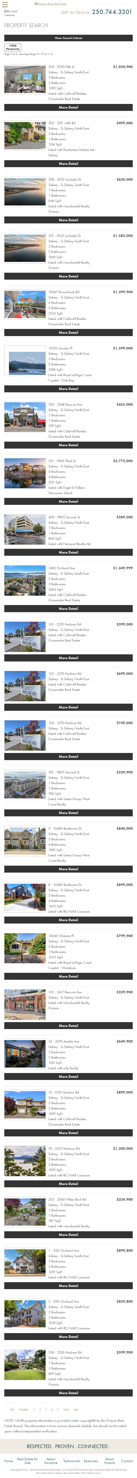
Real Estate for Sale (27, 1460)
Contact (127, 1460)
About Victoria (109, 1460)
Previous (23, 1409)
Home (8, 1460)
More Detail (68, 107)
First (12, 1409)
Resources (91, 1460)
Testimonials (71, 1460)
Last (76, 1409)
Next (66, 1409)
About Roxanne (50, 1460)
